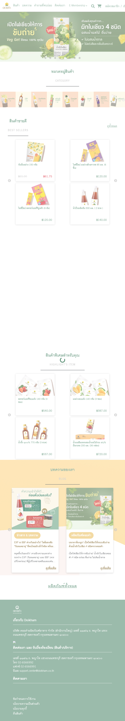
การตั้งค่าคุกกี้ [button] (85, 706)
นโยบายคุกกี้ (77, 699)
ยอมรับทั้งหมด (107, 706)
